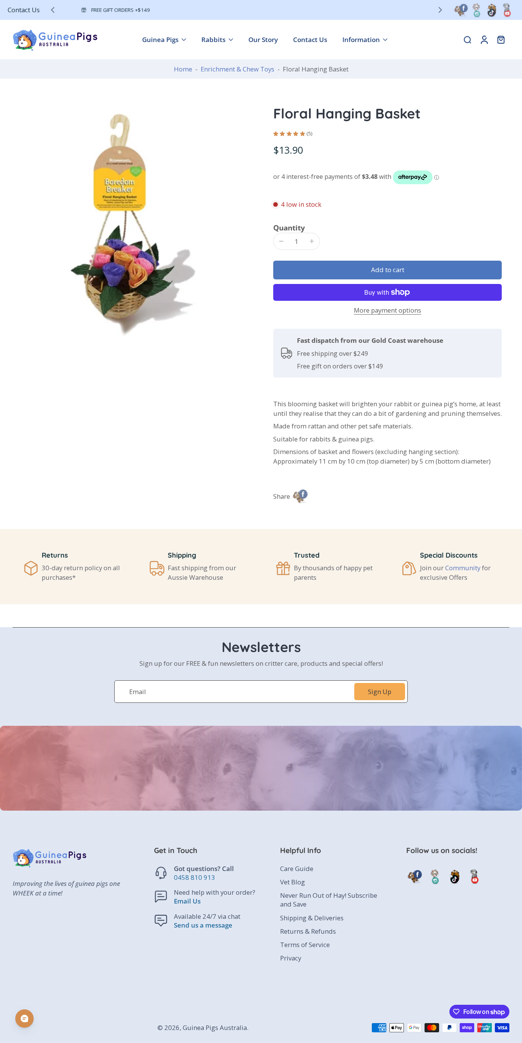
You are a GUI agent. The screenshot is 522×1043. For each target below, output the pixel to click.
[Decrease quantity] (281, 241)
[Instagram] (476, 10)
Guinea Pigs (160, 39)
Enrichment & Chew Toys (237, 69)
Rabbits (213, 39)
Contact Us (24, 9)
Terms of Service (305, 944)
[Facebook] (461, 10)
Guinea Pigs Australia (215, 1028)
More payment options (387, 311)
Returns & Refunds (308, 931)
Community (462, 567)
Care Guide (296, 869)
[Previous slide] (53, 10)
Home (183, 69)
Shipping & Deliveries (312, 917)
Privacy (290, 958)
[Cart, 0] (501, 39)
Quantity (289, 227)
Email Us (187, 901)
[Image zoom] (131, 223)
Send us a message (203, 925)
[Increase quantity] (311, 241)
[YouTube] (506, 10)
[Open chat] (24, 1018)
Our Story (263, 39)
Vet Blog (292, 882)
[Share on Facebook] (300, 496)
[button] (387, 270)
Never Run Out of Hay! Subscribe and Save (328, 900)
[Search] (467, 39)
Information (361, 39)
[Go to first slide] (440, 10)
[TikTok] (491, 10)
